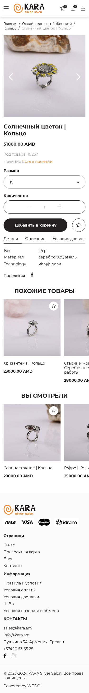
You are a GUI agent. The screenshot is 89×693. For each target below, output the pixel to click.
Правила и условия (23, 583)
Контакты (13, 566)
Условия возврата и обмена (31, 611)
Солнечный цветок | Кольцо (46, 28)
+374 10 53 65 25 (18, 649)
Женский (64, 24)
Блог (8, 559)
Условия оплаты (20, 590)
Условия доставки (21, 597)
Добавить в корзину (35, 225)
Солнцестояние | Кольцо (28, 468)
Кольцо (10, 28)
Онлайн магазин (36, 24)
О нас (9, 545)
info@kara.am (17, 635)
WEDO (33, 686)
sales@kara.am (18, 628)
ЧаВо (9, 604)
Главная (10, 24)
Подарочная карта (22, 552)
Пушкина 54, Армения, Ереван (34, 642)
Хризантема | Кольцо (24, 363)
